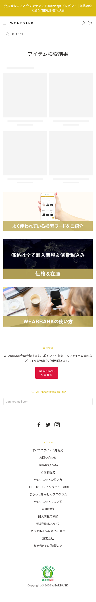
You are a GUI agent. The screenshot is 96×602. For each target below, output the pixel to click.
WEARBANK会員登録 (47, 373)
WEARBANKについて (48, 501)
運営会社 (48, 538)
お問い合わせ (48, 457)
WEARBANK (60, 585)
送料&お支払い (48, 465)
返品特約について (48, 523)
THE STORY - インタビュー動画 (48, 487)
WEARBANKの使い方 (48, 479)
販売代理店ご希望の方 (48, 545)
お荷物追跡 (48, 472)
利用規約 (48, 509)
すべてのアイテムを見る (48, 450)
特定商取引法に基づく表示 (48, 531)
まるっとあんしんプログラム (48, 494)
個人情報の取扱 (48, 516)
